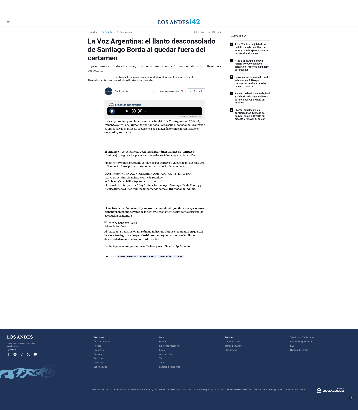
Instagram (15, 354)
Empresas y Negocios (170, 345)
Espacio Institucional (169, 366)
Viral (161, 362)
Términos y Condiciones (302, 337)
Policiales (98, 358)
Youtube (35, 354)
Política (97, 345)
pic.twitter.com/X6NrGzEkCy (145, 177)
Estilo (162, 350)
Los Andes (92, 32)
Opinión (163, 341)
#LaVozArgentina (115, 177)
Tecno (162, 358)
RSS (292, 345)
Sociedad (98, 354)
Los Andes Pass (233, 341)
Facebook (8, 354)
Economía (99, 350)
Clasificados (231, 350)
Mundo (162, 337)
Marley (178, 256)
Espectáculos (100, 366)
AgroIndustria (166, 354)
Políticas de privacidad (301, 341)
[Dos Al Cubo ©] (330, 393)
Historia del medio (299, 350)
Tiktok (21, 354)
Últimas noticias (102, 341)
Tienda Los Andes (233, 345)
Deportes (98, 362)
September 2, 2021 (144, 181)
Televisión (165, 256)
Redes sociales (148, 256)
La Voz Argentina (127, 256)
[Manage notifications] (351, 397)
